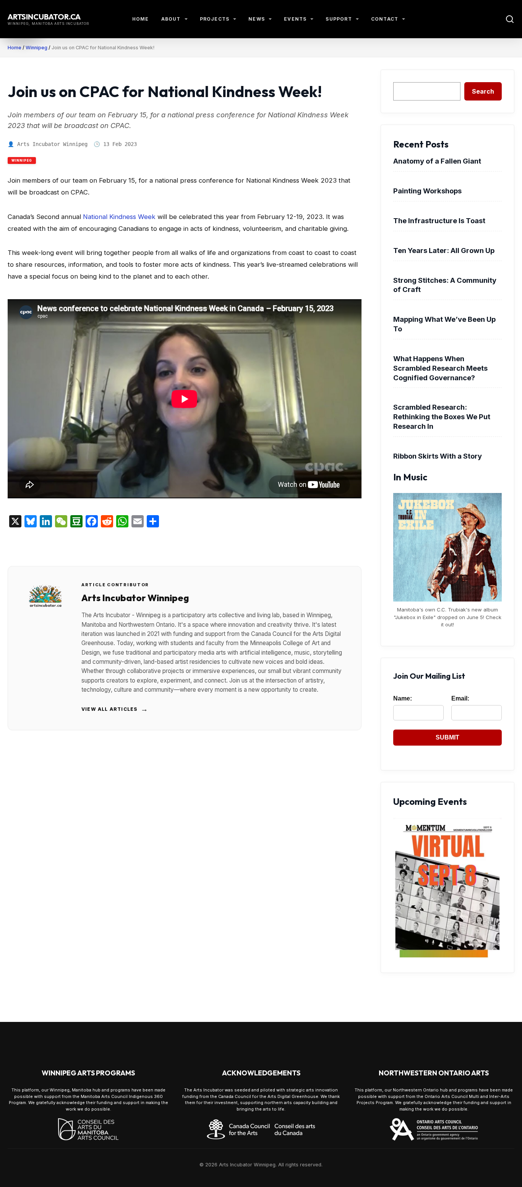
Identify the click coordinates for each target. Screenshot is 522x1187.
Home (140, 19)
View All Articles (115, 708)
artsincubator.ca (44, 16)
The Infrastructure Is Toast (439, 220)
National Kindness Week (119, 217)
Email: (460, 698)
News (256, 19)
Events (295, 19)
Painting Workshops (427, 190)
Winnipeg (36, 47)
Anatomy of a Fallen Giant (437, 161)
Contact (384, 19)
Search (483, 91)
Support (339, 19)
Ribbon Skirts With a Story (437, 456)
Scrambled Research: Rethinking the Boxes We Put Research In (441, 416)
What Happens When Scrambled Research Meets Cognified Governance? (440, 368)
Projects (215, 19)
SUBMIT (447, 737)
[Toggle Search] (509, 19)
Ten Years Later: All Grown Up (443, 250)
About (171, 19)
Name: (402, 698)
